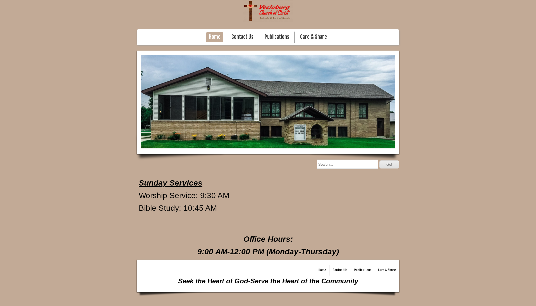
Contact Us (242, 37)
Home (215, 37)
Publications (277, 37)
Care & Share (313, 37)
